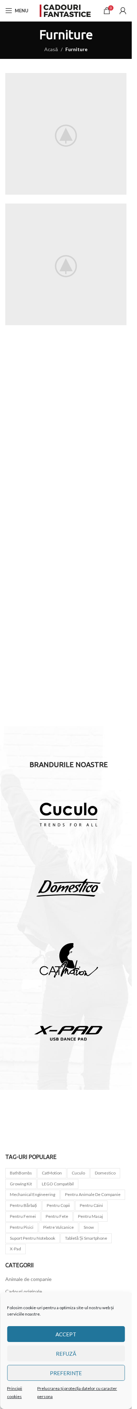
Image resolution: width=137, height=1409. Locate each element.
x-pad (15, 1248)
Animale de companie (28, 1279)
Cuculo (78, 1173)
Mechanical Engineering (32, 1194)
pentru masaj (90, 1216)
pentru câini (91, 1205)
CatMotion (52, 1173)
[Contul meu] (123, 11)
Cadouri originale (23, 1291)
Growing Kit (21, 1183)
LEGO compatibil (58, 1183)
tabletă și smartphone (86, 1238)
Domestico (105, 1173)
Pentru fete (57, 1216)
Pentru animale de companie (92, 1194)
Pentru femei (23, 1216)
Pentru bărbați (23, 1205)
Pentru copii (58, 1205)
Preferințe (66, 1373)
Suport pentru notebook (32, 1238)
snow (89, 1227)
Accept (66, 1334)
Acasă (51, 49)
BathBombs (21, 1173)
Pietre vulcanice (58, 1227)
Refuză (66, 1353)
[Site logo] (66, 10)
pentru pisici (21, 1227)
